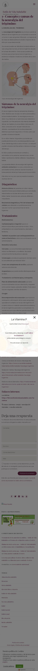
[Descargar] (25, 324)
